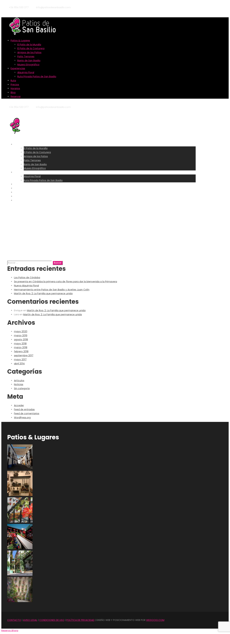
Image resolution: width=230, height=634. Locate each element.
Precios (15, 84)
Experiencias (18, 68)
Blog (13, 92)
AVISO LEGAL (30, 620)
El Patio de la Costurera (30, 48)
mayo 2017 (20, 359)
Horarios (15, 88)
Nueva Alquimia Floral (26, 285)
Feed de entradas (24, 409)
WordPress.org (22, 417)
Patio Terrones (25, 56)
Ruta (13, 80)
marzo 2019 (20, 335)
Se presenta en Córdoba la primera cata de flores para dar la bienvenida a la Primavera (65, 281)
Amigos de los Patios (29, 52)
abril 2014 (19, 363)
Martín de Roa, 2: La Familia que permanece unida (43, 293)
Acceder (19, 405)
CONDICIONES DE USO (51, 620)
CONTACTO (14, 620)
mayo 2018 (20, 343)
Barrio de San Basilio (28, 60)
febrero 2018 (21, 351)
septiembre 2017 (23, 355)
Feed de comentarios (26, 413)
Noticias (18, 384)
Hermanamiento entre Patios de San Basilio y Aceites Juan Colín (51, 289)
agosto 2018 (21, 339)
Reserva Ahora (9, 630)
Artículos (19, 380)
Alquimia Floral (25, 72)
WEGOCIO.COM (155, 620)
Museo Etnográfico (28, 64)
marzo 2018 (20, 347)
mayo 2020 (20, 331)
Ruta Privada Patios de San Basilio (36, 76)
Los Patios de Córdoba (27, 277)
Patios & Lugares (20, 40)
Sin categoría (22, 388)
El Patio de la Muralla (29, 44)
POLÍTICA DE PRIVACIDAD (80, 620)
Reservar (16, 96)
